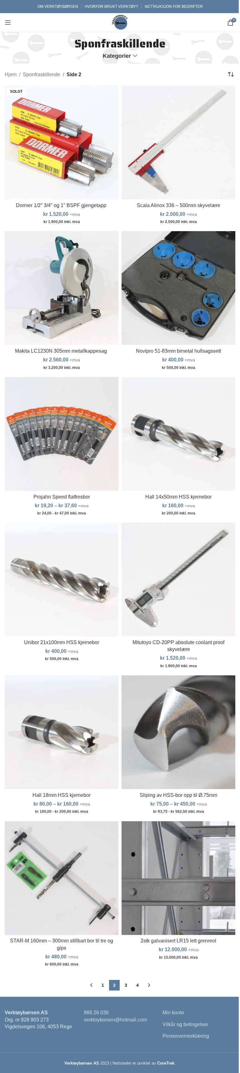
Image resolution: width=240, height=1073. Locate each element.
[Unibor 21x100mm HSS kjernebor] (61, 579)
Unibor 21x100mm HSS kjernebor (61, 642)
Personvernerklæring (185, 1036)
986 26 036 (96, 1012)
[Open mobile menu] (8, 22)
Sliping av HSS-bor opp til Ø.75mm (178, 795)
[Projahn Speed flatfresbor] (61, 434)
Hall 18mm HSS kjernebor (61, 795)
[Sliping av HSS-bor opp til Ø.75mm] (178, 732)
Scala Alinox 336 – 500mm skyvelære (178, 205)
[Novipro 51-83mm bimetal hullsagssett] (178, 288)
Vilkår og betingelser (185, 1024)
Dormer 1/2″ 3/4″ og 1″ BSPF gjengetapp (62, 205)
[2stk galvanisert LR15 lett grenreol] (178, 878)
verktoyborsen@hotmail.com (115, 1019)
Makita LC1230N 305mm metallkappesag (61, 351)
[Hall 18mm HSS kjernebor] (61, 732)
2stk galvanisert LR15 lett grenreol (178, 940)
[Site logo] (120, 22)
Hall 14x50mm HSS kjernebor (178, 496)
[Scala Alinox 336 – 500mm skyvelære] (178, 142)
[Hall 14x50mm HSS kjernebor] (178, 434)
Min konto (173, 1012)
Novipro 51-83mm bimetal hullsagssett (178, 351)
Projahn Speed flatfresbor (61, 496)
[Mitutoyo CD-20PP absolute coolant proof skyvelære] (178, 579)
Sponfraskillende (41, 74)
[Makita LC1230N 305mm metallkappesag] (61, 288)
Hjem (11, 74)
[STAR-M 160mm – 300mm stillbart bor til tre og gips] (61, 878)
